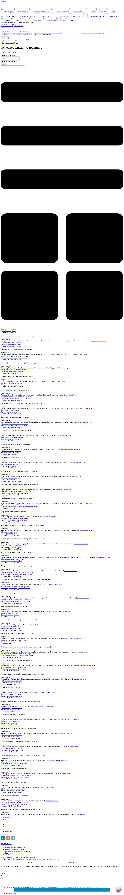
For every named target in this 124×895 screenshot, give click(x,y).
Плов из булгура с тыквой (9, 412)
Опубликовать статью (8, 24)
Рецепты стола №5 (11, 52)
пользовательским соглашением (89, 887)
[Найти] (27, 40)
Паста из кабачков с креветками (11, 696)
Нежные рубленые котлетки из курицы (14, 425)
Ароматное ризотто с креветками (12, 750)
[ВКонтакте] (3, 838)
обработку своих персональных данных (41, 887)
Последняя (8, 831)
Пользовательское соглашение (15, 847)
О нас (6, 853)
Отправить (5, 38)
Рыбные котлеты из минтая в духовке (13, 791)
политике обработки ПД (11, 34)
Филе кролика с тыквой (9, 466)
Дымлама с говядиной (8, 331)
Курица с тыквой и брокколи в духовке (14, 763)
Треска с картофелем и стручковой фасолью (15, 588)
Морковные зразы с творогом (10, 682)
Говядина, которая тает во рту (10, 385)
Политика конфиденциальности (15, 849)
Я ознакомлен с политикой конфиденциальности (18, 33)
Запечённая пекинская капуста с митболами (15, 398)
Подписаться (62, 890)
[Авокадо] (12, 65)
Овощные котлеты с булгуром (11, 736)
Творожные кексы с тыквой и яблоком (13, 669)
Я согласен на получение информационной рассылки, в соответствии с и (51, 887)
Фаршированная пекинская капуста (12, 371)
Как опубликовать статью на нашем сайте (18, 851)
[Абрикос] (12, 63)
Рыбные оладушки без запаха (10, 709)
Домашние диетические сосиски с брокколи (15, 777)
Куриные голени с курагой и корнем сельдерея (16, 574)
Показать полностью (9, 893)
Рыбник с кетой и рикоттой (10, 452)
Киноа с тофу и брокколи (9, 723)
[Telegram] (13, 838)
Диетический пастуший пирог (11, 547)
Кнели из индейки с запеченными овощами (15, 601)
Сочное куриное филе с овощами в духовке (15, 493)
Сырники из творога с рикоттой (11, 439)
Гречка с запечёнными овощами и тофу (14, 520)
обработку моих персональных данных (92, 33)
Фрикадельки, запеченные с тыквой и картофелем (17, 655)
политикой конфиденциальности (69, 887)
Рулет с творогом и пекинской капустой (14, 642)
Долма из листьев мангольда (10, 628)
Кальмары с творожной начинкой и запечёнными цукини (20, 506)
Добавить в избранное (99, 341)
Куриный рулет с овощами (9, 479)
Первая (7, 817)
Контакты (6, 843)
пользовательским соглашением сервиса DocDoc (48, 33)
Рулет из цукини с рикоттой (10, 615)
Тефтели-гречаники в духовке (11, 344)
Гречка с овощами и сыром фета (11, 561)
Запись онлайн (6, 26)
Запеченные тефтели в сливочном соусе (14, 358)
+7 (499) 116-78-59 (17, 26)
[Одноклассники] (8, 838)
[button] (118, 889)
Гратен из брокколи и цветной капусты (14, 804)
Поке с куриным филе (8, 534)
